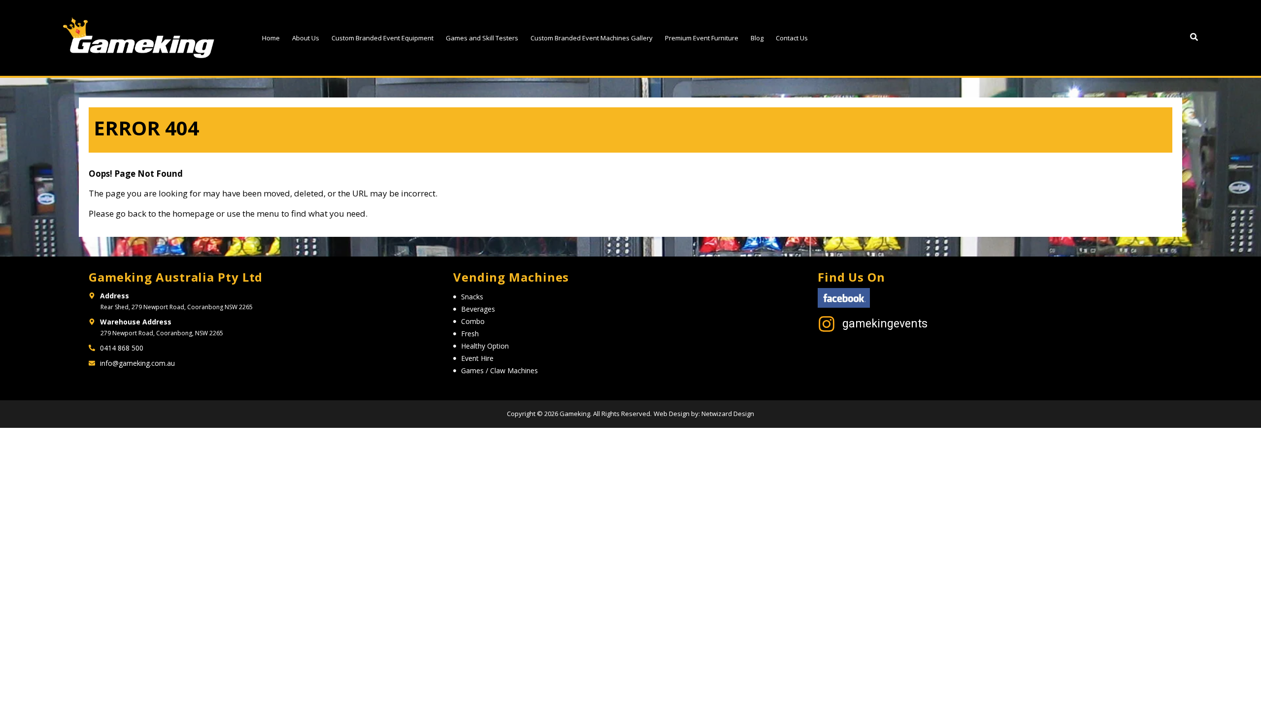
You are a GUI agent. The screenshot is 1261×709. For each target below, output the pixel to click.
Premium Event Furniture (701, 37)
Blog (757, 37)
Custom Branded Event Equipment (382, 37)
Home (271, 37)
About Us (305, 37)
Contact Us (792, 37)
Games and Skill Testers (482, 37)
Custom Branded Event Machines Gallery (592, 37)
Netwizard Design (727, 413)
